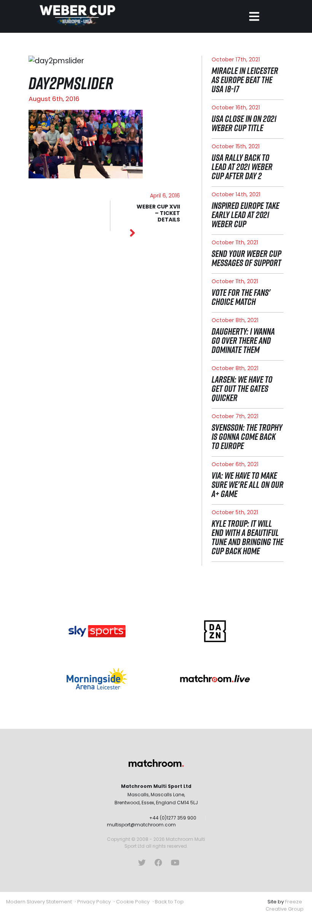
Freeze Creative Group (285, 905)
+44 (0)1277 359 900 (172, 818)
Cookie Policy (133, 901)
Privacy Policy (94, 901)
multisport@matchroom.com (141, 824)
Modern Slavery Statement (39, 901)
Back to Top (169, 901)
